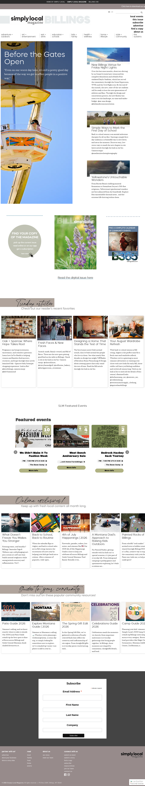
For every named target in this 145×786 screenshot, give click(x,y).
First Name (72, 704)
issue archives (69, 766)
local (29, 755)
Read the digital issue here (75, 277)
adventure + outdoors (7, 36)
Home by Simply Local (56, 2)
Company (72, 725)
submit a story (69, 758)
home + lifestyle (104, 36)
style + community (121, 36)
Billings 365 (93, 2)
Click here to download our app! (85, 6)
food (28, 760)
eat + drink (43, 36)
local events (136, 16)
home (29, 763)
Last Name (72, 715)
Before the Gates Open (34, 58)
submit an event (70, 755)
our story (46, 755)
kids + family (74, 36)
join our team (69, 768)
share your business (9, 758)
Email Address (72, 692)
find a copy (137, 28)
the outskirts (138, 36)
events (29, 766)
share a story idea (8, 760)
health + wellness (88, 36)
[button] (127, 452)
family (29, 758)
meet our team (48, 758)
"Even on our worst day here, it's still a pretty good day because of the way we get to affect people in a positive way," (36, 74)
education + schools (58, 36)
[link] (109, 468)
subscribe (138, 22)
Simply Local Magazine (76, 2)
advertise (138, 25)
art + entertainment (29, 36)
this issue (138, 19)
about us (138, 31)
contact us (68, 771)
